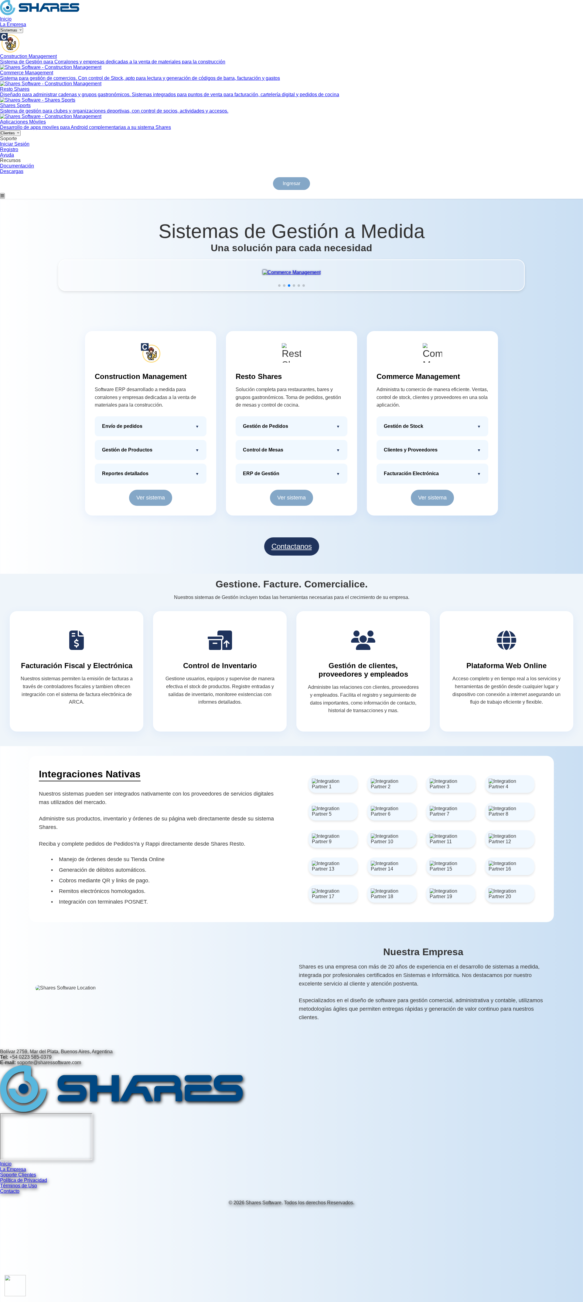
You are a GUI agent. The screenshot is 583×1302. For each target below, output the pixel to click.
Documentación (17, 165)
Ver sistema (150, 498)
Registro (9, 149)
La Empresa (13, 24)
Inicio (6, 19)
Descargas (11, 171)
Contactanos (291, 546)
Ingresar (291, 183)
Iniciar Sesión (14, 144)
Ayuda (7, 154)
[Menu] (2, 196)
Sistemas (10, 30)
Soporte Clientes (18, 1174)
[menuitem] (291, 49)
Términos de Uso (18, 1185)
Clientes (8, 133)
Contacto (9, 1191)
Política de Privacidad (23, 1180)
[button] (279, 285)
